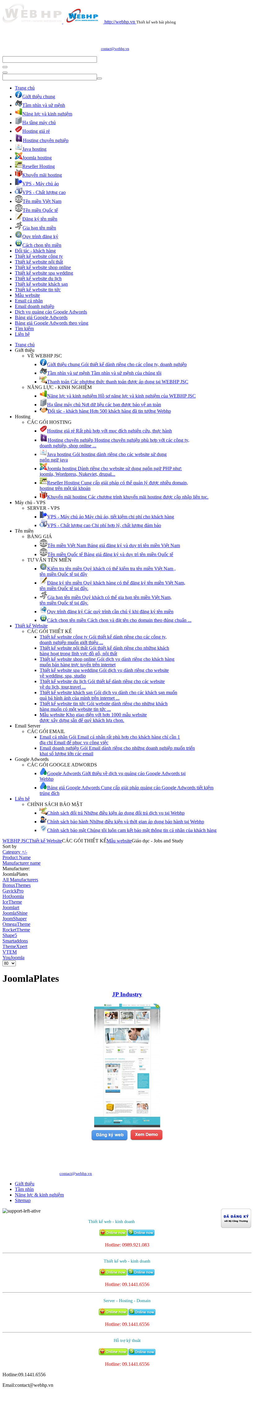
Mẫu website (27, 295)
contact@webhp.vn (115, 49)
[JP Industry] (127, 1125)
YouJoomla (13, 957)
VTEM (9, 952)
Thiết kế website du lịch (38, 278)
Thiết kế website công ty (39, 256)
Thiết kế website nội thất (39, 261)
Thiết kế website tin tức (38, 289)
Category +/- (14, 852)
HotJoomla (13, 896)
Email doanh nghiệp (34, 306)
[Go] (4, 67)
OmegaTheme (16, 924)
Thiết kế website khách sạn (41, 284)
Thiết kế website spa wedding (44, 273)
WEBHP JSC (15, 840)
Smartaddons (15, 940)
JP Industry (127, 994)
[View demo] (146, 1139)
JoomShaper (14, 918)
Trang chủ (25, 88)
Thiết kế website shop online (43, 267)
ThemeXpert (14, 946)
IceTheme (12, 902)
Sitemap (23, 1200)
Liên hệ (22, 334)
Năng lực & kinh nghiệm (39, 1194)
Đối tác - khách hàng (35, 250)
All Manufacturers (20, 879)
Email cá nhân (29, 300)
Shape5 (9, 935)
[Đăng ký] (109, 1139)
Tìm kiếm (24, 328)
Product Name (16, 857)
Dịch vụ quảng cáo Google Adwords (51, 311)
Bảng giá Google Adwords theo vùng (51, 323)
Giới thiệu (24, 1183)
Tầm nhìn (24, 1189)
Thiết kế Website (31, 625)
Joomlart (10, 907)
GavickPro (13, 890)
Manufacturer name (21, 863)
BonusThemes (16, 885)
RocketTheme (16, 929)
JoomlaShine (15, 913)
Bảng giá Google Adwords (41, 317)
